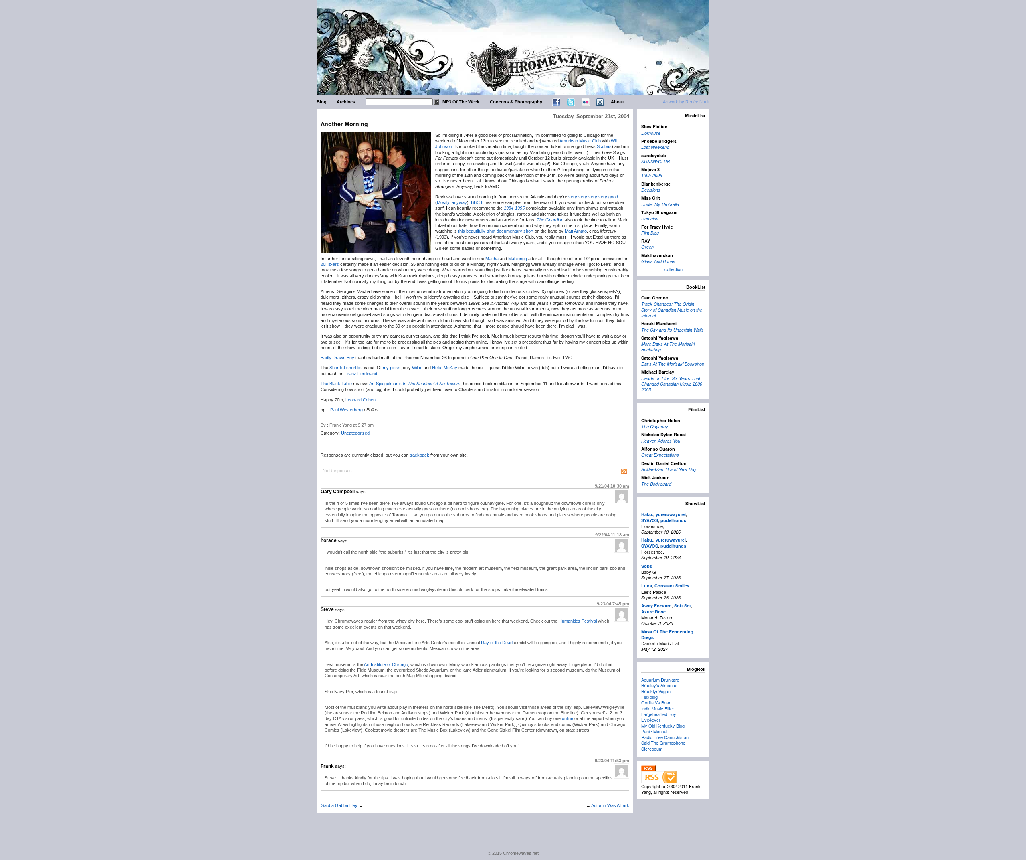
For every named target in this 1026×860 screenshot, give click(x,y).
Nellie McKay (444, 367)
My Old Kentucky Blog (663, 725)
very (572, 196)
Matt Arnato (576, 231)
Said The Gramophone (663, 742)
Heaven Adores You (660, 441)
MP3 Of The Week (460, 101)
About (617, 101)
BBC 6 (477, 202)
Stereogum (651, 748)
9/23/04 (613, 603)
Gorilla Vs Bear (656, 702)
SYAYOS (649, 520)
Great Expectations (660, 455)
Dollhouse (650, 133)
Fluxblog (649, 697)
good (613, 196)
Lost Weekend (655, 147)
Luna (646, 586)
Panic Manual (654, 731)
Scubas (604, 146)
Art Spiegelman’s (385, 383)
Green (647, 247)
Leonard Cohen (360, 399)
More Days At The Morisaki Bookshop (668, 346)
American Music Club (580, 140)
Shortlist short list (346, 367)
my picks (391, 367)
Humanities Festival (578, 621)
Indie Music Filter (657, 708)
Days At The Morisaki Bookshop (672, 364)
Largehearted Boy (658, 714)
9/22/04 (612, 534)
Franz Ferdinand (361, 373)
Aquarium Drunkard (660, 679)
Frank (327, 766)
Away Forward (656, 606)
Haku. (647, 514)
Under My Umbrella (660, 204)
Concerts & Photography (516, 101)
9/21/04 (612, 486)
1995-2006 (651, 175)
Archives (346, 101)
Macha (492, 258)
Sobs (646, 566)
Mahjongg (517, 258)
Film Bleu (650, 233)
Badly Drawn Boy (337, 357)
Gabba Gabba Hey (339, 805)
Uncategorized (355, 433)
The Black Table (336, 383)
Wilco (417, 367)
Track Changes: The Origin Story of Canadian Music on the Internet (671, 309)
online (567, 718)
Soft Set (682, 606)
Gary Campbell (338, 491)
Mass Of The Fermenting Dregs (667, 634)
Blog (322, 101)
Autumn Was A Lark (610, 805)
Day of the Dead (497, 642)
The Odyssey (654, 426)
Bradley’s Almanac (659, 685)
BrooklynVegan (656, 691)
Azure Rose (653, 612)
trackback (419, 455)
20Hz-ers (330, 264)
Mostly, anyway (452, 202)
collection (673, 269)
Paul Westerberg (346, 409)
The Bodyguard (656, 484)
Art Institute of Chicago (386, 664)
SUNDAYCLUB (655, 161)
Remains (649, 218)
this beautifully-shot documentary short (495, 231)
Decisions (650, 190)
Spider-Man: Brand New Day (669, 469)
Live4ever (650, 719)
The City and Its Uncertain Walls (672, 330)
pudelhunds (673, 520)
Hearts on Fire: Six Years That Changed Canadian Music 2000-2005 (672, 384)
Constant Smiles (671, 586)
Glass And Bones (658, 261)
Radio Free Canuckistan (665, 737)
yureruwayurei (671, 514)
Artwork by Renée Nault (686, 101)
